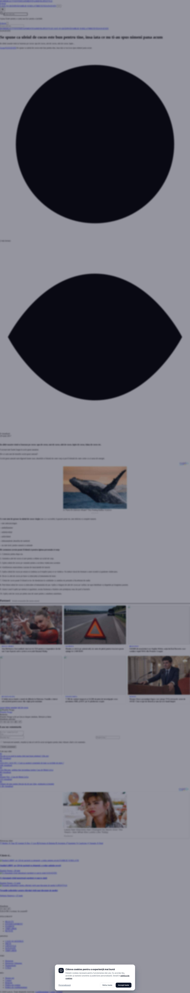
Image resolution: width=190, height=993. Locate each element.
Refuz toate (107, 985)
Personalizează (65, 985)
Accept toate (123, 985)
